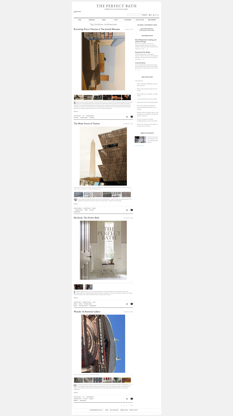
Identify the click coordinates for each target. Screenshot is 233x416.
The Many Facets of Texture (87, 123)
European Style (78, 398)
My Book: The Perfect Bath (86, 217)
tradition (91, 117)
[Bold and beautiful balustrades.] (97, 382)
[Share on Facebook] (151, 15)
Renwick (76, 400)
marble (91, 398)
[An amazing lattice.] (107, 196)
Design (104, 19)
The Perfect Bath (116, 6)
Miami (86, 210)
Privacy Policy (134, 410)
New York (76, 117)
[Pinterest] (156, 15)
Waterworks (77, 211)
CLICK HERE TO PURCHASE (146, 30)
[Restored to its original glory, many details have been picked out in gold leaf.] (88, 382)
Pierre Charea (84, 117)
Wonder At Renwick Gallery (87, 311)
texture (91, 210)
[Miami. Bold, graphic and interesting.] (78, 196)
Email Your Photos (139, 145)
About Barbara (152, 19)
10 (131, 405)
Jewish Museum (90, 115)
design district (79, 210)
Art (83, 115)
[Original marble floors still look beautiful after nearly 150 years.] (107, 382)
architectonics (78, 208)
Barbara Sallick (87, 302)
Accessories (127, 19)
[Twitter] (154, 15)
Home (79, 19)
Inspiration (92, 19)
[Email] (150, 15)
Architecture (77, 115)
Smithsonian (83, 400)
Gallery (85, 398)
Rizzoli (75, 305)
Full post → (76, 111)
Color (115, 19)
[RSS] (158, 15)
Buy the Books (114, 410)
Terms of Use (124, 410)
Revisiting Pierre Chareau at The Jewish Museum (97, 29)
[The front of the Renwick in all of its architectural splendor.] (103, 372)
